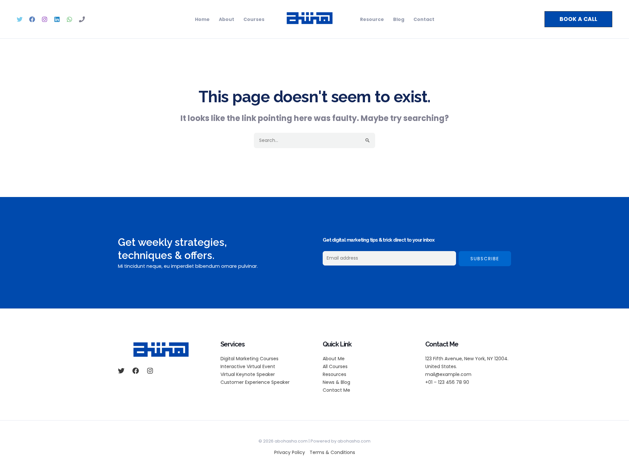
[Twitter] (20, 19)
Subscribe (484, 258)
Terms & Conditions (332, 452)
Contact (423, 19)
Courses (253, 19)
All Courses (335, 366)
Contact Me (336, 390)
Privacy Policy (289, 452)
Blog (398, 19)
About (226, 19)
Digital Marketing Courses (249, 358)
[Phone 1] (82, 19)
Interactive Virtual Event (247, 366)
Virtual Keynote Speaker (247, 374)
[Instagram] (45, 19)
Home (202, 19)
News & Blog (336, 382)
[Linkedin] (57, 19)
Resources (334, 374)
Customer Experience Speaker (255, 382)
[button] (578, 19)
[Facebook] (32, 19)
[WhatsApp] (69, 19)
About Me (334, 358)
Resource (372, 19)
